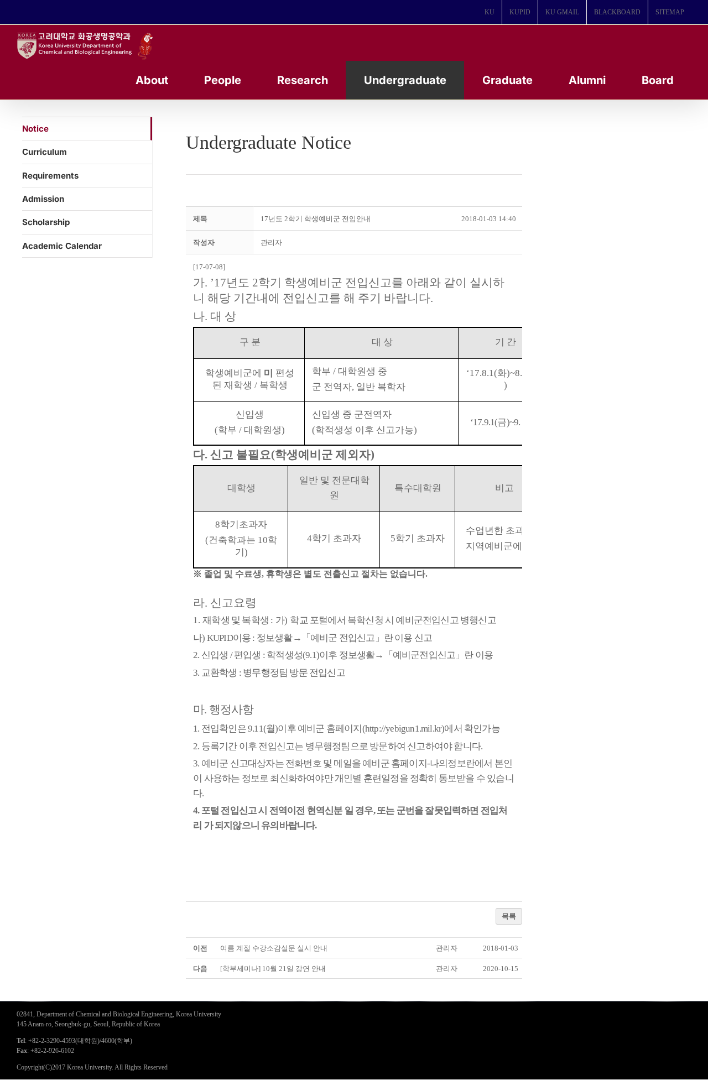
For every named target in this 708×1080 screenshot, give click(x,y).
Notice (35, 128)
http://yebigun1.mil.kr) (405, 728)
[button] (271, 242)
